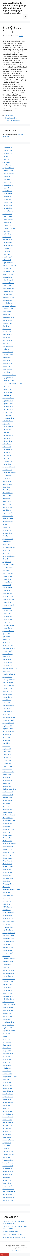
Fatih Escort (6, 542)
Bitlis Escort (6, 337)
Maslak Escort (7, 841)
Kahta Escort (6, 671)
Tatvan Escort (7, 1088)
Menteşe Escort (7, 855)
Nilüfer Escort (7, 907)
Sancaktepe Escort (8, 979)
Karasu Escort (7, 694)
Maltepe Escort (7, 826)
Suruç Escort (6, 1079)
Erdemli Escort (7, 501)
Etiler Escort (6, 536)
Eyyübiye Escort (7, 539)
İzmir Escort (6, 657)
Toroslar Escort (7, 1114)
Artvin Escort (6, 237)
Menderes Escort (8, 849)
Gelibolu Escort (7, 573)
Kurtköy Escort (7, 798)
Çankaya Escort (7, 389)
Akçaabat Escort (8, 168)
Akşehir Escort (7, 188)
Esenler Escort (7, 527)
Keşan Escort (6, 740)
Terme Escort (6, 1100)
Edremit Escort (7, 484)
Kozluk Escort (7, 786)
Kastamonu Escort (8, 717)
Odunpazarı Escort (8, 918)
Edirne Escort (6, 481)
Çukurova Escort (8, 435)
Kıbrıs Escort (6, 752)
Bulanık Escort (7, 366)
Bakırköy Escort (7, 274)
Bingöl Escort (6, 332)
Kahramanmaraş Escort (10, 668)
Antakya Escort (7, 219)
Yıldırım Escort (7, 1183)
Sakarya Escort (7, 964)
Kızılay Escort (7, 763)
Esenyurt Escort (7, 530)
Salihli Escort (6, 967)
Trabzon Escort (7, 1117)
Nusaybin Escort (8, 913)
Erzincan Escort (7, 519)
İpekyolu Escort (7, 645)
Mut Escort (6, 892)
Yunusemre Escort (8, 1192)
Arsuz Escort (6, 231)
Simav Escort (6, 1048)
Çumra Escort (7, 438)
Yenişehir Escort (7, 1174)
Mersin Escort (7, 861)
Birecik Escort (7, 334)
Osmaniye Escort (8, 936)
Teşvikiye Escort (7, 1102)
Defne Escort (6, 447)
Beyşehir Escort (7, 323)
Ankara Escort (7, 217)
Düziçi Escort (6, 478)
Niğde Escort (6, 904)
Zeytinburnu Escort (8, 1197)
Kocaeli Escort (7, 769)
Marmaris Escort (7, 838)
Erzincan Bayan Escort (12, 120)
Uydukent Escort (8, 1154)
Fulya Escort (6, 562)
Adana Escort (7, 148)
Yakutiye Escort (7, 1166)
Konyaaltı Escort (7, 780)
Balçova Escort (7, 277)
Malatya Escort (7, 823)
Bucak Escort (6, 360)
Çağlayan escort (7, 378)
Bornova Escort (7, 352)
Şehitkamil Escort (8, 1002)
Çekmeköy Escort (8, 406)
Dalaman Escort (7, 441)
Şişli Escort (6, 1056)
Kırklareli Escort (7, 757)
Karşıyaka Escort (8, 705)
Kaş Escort (6, 714)
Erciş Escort (6, 498)
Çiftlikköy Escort (7, 421)
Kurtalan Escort (7, 795)
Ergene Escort (7, 513)
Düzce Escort (6, 475)
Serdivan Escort (7, 1013)
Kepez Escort (6, 737)
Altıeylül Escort (7, 205)
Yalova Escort (7, 1169)
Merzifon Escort (7, 867)
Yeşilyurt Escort (7, 1180)
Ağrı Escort (6, 162)
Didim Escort (6, 458)
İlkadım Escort (7, 639)
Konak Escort (6, 775)
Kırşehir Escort (7, 760)
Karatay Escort (7, 697)
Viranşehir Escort (8, 1163)
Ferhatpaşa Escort (8, 547)
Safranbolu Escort (8, 959)
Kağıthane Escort (8, 665)
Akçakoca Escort (8, 173)
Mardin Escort (7, 835)
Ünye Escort (6, 1143)
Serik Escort (6, 1019)
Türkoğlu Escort (7, 1131)
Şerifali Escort (7, 1016)
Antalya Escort (7, 222)
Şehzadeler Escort (8, 1005)
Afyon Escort (6, 159)
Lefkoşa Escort (7, 809)
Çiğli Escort (6, 424)
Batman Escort (7, 294)
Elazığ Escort (9, 115)
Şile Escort (6, 1036)
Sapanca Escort (7, 984)
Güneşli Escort (7, 602)
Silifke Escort (6, 1039)
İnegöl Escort (6, 642)
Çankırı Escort (7, 392)
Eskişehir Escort (7, 533)
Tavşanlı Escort (7, 1091)
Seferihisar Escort (8, 999)
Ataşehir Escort (7, 245)
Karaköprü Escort (8, 688)
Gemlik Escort (7, 576)
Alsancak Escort (7, 202)
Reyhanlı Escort (7, 953)
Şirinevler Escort (7, 1054)
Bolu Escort (6, 343)
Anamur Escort (7, 214)
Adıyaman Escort (8, 153)
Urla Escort (6, 1146)
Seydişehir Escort (8, 1025)
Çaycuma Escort (7, 401)
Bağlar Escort (6, 268)
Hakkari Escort (7, 611)
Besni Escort (6, 311)
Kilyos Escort (6, 749)
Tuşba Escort (6, 1134)
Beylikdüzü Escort (8, 317)
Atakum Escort (7, 242)
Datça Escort (6, 444)
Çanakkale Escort (8, 381)
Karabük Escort (7, 682)
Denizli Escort (7, 452)
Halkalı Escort (7, 616)
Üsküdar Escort (7, 1151)
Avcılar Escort (7, 248)
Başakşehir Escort (8, 288)
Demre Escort (7, 450)
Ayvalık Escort (7, 257)
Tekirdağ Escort (7, 1094)
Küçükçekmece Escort (9, 789)
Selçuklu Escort (7, 1007)
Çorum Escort (7, 432)
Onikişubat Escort (8, 921)
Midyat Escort (7, 872)
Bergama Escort (7, 309)
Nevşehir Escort (7, 901)
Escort (4, 524)
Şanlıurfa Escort (7, 982)
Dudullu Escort (7, 470)
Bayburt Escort (7, 300)
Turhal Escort (6, 1128)
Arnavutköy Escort (8, 228)
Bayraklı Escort (7, 303)
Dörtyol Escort (7, 464)
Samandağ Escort (8, 970)
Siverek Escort (7, 1062)
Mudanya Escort (7, 878)
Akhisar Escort (7, 182)
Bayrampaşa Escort (9, 306)
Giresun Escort (7, 582)
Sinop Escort (6, 1051)
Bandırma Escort (8, 283)
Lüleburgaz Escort (8, 815)
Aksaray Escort (7, 185)
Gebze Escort (7, 570)
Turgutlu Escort (7, 1123)
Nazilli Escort (6, 898)
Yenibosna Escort (8, 1171)
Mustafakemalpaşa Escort (11, 890)
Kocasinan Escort (8, 772)
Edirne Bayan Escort (11, 118)
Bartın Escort (6, 286)
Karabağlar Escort (8, 680)
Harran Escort (7, 619)
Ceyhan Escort (7, 415)
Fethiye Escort (7, 550)
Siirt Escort (6, 1033)
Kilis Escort (6, 746)
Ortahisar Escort (7, 930)
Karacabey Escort (8, 685)
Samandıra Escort (8, 973)
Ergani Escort (6, 510)
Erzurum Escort (7, 521)
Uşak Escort (6, 1148)
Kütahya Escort (7, 803)
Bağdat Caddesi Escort (10, 265)
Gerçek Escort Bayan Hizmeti (12, 1234)
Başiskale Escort (8, 291)
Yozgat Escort (7, 1186)
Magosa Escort (7, 818)
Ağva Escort (6, 165)
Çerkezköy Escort (8, 409)
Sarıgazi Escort (7, 990)
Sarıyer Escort (7, 993)
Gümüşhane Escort (8, 599)
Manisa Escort (7, 832)
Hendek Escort (7, 628)
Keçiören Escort (7, 729)
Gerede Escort (7, 579)
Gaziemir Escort (7, 567)
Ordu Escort (6, 924)
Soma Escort (6, 1071)
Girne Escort (6, 585)
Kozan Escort (6, 783)
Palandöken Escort (8, 938)
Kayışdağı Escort (8, 723)
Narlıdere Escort (7, 895)
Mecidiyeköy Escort (9, 844)
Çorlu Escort (6, 429)
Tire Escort (6, 1105)
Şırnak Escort (6, 1065)
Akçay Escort (6, 176)
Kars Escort (6, 703)
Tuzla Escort (6, 1137)
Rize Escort (6, 956)
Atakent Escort (7, 240)
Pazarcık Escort (7, 947)
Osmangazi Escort (8, 933)
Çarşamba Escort (8, 398)
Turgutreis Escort (8, 1125)
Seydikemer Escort (8, 1022)
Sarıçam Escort (7, 987)
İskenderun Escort (8, 648)
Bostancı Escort (7, 355)
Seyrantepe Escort (8, 1030)
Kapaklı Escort (7, 677)
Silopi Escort (6, 1045)
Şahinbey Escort (7, 961)
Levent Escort (7, 812)
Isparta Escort (7, 651)
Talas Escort (6, 1082)
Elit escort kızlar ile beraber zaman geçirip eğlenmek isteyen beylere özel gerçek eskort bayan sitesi (14, 8)
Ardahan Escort (7, 225)
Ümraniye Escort (8, 1140)
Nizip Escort (6, 910)
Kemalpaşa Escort (8, 731)
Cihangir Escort (7, 427)
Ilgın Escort (6, 636)
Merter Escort (7, 864)
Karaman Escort (7, 691)
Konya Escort (6, 777)
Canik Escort (6, 386)
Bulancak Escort (7, 363)
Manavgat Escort (8, 829)
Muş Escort (6, 887)
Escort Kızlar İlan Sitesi (10, 1231)
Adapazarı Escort (8, 150)
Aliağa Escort (6, 199)
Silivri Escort (6, 1042)
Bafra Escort (6, 260)
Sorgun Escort (7, 1074)
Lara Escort (6, 806)
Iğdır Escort (6, 634)
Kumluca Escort (7, 792)
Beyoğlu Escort (7, 320)
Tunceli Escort (7, 1120)
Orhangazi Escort (8, 927)
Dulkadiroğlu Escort (9, 473)
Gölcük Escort (7, 588)
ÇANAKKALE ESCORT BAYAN (12, 383)
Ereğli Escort (6, 504)
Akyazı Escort (7, 191)
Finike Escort (6, 553)
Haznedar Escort (8, 625)
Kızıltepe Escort (7, 766)
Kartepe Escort (7, 711)
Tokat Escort (6, 1108)
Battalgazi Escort (8, 297)
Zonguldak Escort (8, 1200)
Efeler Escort (6, 487)
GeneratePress (16, 1251)
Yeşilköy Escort (7, 1177)
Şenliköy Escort (7, 1010)
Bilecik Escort (6, 329)
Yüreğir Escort (7, 1194)
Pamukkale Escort (8, 941)
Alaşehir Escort (7, 196)
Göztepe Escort (7, 596)
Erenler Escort (7, 507)
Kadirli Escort (6, 659)
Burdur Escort (7, 369)
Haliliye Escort (7, 613)
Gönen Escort (7, 590)
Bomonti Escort (7, 346)
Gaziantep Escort (8, 565)
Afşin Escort (6, 156)
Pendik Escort (7, 950)
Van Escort (6, 1157)
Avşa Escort (6, 251)
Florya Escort (6, 559)
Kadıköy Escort (7, 662)
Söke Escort (6, 1068)
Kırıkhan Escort (7, 754)
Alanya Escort (7, 194)
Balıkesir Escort (7, 280)
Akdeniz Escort (7, 179)
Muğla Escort (6, 881)
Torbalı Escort (7, 1111)
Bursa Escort (6, 372)
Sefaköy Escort (7, 996)
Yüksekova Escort (8, 1189)
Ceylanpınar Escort (8, 418)
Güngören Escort (8, 605)
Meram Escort (7, 858)
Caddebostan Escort (9, 375)
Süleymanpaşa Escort (9, 1077)
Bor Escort (5, 349)
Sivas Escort (6, 1059)
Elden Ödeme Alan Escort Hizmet (13, 1237)
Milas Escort (6, 875)
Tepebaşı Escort (7, 1097)
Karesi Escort (6, 700)
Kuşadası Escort (7, 800)
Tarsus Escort (7, 1085)
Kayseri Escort (7, 726)
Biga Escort (6, 326)
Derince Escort (7, 455)
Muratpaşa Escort (8, 884)
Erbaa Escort (6, 496)
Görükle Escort (7, 593)
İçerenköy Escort (8, 631)
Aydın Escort (6, 254)
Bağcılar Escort (7, 263)
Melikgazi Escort (7, 846)
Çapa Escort (6, 395)
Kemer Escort (6, 734)
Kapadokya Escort (8, 674)
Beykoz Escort (7, 314)
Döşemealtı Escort (8, 467)
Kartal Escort (6, 708)
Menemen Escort (8, 852)
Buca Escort (6, 357)
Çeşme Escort (7, 412)
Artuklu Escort (7, 234)
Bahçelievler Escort (8, 271)
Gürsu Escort (6, 608)
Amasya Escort (7, 211)
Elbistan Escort (7, 493)
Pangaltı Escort (7, 944)
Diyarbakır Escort (8, 461)
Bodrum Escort (7, 340)
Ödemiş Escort (7, 915)
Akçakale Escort (7, 171)
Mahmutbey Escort (8, 821)
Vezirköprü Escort (8, 1160)
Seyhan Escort (7, 1028)
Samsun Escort (7, 976)
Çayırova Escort (7, 404)
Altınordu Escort (7, 208)
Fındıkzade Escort (8, 556)
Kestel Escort (6, 743)
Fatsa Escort (6, 544)
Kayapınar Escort (8, 720)
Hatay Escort (6, 622)
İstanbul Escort (7, 654)
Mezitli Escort (7, 869)
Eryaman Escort (7, 516)
